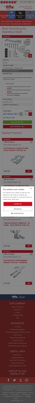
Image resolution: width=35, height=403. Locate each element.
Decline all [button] (18, 209)
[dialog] (17, 201)
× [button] (31, 188)
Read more (15, 199)
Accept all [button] (18, 204)
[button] (17, 213)
